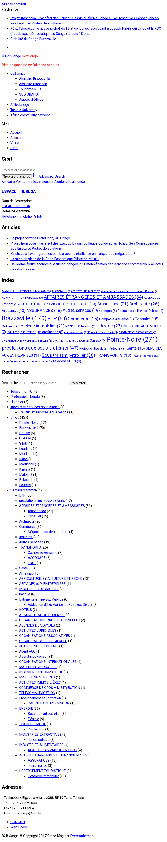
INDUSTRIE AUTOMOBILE (39, 589)
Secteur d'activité (23, 490)
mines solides (75, 332)
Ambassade (112, 303)
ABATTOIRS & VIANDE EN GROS (26, 291)
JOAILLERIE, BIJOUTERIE (22, 332)
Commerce (83, 318)
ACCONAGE (61, 291)
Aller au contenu (14, 4)
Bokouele (26, 480)
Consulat (147, 319)
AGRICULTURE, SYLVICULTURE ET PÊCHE (57, 304)
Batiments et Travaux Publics (140, 311)
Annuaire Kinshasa (33, 84)
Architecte (144, 303)
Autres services (81, 310)
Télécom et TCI (67, 361)
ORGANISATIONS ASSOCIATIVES (137, 332)
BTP (57, 319)
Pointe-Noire (132, 339)
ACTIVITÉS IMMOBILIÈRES (40, 682)
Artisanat (13, 310)
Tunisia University (23, 110)
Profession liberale (93, 348)
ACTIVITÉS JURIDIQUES (85, 291)
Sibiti (38, 216)
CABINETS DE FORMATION (48, 703)
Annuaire (8, 182)
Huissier (88, 326)
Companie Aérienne (116, 319)
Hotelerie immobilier (17, 216)
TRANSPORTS (113, 355)
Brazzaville (24, 318)
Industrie (109, 326)
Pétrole (117, 348)
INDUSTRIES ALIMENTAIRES (41, 745)
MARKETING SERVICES (37, 677)
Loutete (25, 485)
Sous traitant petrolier (68, 355)
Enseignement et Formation (40, 698)
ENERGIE (26, 708)
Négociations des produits (102, 332)
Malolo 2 (25, 475)
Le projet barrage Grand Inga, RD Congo (40, 238)
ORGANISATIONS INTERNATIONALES (48, 662)
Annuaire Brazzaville (34, 79)
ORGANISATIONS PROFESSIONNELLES (27, 340)
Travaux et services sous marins (33, 361)
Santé (136, 348)
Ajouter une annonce (69, 182)
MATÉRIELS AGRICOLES (38, 667)
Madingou (26, 464)
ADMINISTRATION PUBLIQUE (22, 297)
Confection (36, 729)
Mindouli (25, 454)
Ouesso (98, 340)
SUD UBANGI (29, 94)
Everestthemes (82, 836)
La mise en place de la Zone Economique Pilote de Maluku (54, 259)
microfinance (50, 332)
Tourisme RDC (30, 89)
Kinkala (24, 469)
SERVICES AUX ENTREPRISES (42, 584)
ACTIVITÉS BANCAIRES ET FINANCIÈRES (50, 755)
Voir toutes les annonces (34, 182)
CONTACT (17, 822)
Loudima (25, 449)
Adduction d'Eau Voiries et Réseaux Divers (129, 291)
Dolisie (9, 326)
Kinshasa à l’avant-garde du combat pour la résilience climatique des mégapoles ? (72, 254)
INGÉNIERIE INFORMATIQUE (41, 672)
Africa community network (30, 115)
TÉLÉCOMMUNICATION (37, 693)
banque (109, 311)
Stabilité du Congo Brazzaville (33, 39)
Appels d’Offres (31, 99)
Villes (14, 417)
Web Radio (18, 827)
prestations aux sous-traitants (40, 348)
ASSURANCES (44, 310)
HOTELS (72, 326)
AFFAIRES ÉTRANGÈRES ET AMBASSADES (93, 297)
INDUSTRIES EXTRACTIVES (40, 734)
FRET (32, 563)
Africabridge (19, 105)
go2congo (18, 73)
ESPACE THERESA (19, 191)
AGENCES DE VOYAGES (37, 625)
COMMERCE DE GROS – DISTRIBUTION (49, 688)
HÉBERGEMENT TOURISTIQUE (42, 771)
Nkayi (23, 459)
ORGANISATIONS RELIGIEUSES (71, 340)
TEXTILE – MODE (32, 724)
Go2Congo (30, 56)
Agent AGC (27, 651)
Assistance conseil (33, 656)
